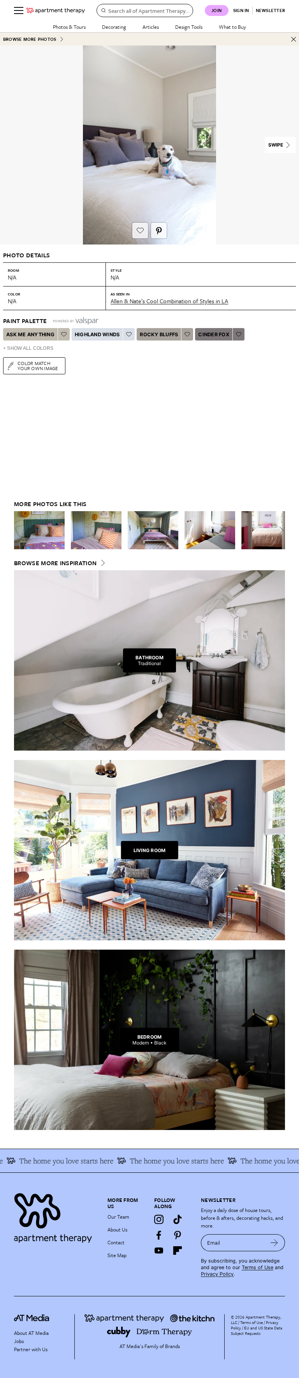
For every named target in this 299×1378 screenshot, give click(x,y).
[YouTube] (159, 1250)
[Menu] (18, 10)
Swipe (275, 145)
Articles (150, 27)
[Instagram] (159, 1219)
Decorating (114, 27)
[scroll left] (20, 530)
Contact (116, 1242)
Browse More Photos (29, 39)
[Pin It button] (159, 230)
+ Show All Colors (28, 348)
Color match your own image (38, 366)
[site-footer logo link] (31, 1319)
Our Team (118, 1217)
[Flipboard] (177, 1250)
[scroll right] (279, 530)
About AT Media (31, 1333)
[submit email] (274, 1242)
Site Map (117, 1255)
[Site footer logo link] (56, 1216)
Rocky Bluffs (159, 334)
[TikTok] (177, 1219)
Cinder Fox (213, 334)
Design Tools (188, 27)
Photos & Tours (69, 27)
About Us (117, 1229)
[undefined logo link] (55, 10)
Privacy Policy (217, 1274)
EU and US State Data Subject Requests (256, 1330)
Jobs (19, 1341)
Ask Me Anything (30, 334)
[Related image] (39, 530)
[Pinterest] (177, 1235)
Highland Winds (97, 334)
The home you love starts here (165, 1160)
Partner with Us (30, 1349)
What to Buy (232, 27)
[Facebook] (159, 1235)
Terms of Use (257, 1267)
